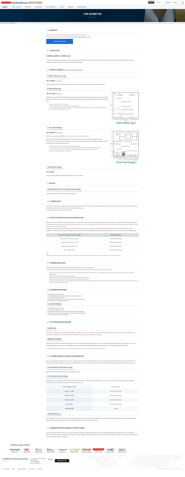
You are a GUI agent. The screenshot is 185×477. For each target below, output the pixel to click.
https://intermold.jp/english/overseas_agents (79, 36)
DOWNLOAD (70, 7)
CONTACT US (62, 460)
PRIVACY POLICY (32, 469)
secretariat (79, 62)
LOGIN (152, 2)
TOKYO (168, 2)
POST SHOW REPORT (51, 7)
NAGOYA (175, 2)
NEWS (13, 469)
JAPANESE (158, 2)
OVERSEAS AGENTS (82, 7)
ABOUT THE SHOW (16, 7)
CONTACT (40, 469)
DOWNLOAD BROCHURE (59, 41)
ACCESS (62, 7)
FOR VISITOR (28, 7)
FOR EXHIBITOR (38, 7)
